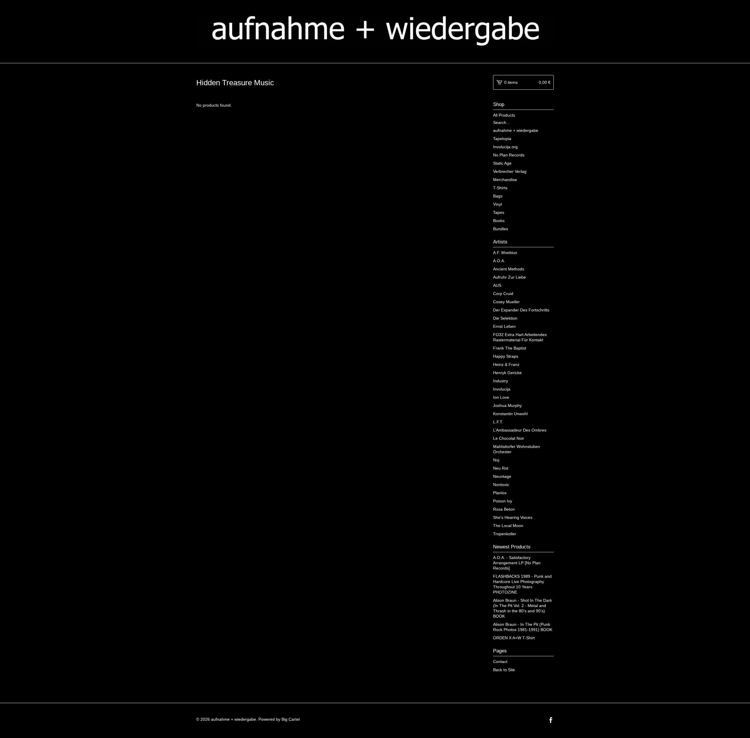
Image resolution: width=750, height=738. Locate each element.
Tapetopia (502, 138)
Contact (500, 661)
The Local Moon (508, 525)
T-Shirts (500, 187)
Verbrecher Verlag (509, 171)
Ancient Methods (508, 269)
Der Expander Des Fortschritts (521, 310)
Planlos (500, 492)
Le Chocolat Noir (508, 438)
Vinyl (497, 204)
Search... (501, 122)
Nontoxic (501, 484)
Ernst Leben (504, 326)
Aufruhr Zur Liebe (509, 277)
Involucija (501, 389)
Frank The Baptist (509, 348)
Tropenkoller (504, 533)
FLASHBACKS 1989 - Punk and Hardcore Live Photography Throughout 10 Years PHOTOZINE (522, 584)
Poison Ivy (502, 501)
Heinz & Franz (506, 364)
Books (498, 220)
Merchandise (505, 179)
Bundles (500, 228)
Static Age (502, 163)
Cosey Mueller (506, 301)
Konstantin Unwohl (510, 413)
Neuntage (502, 476)
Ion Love (501, 397)
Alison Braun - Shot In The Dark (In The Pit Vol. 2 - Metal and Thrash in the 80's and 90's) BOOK (522, 608)
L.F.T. (498, 422)
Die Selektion (505, 318)
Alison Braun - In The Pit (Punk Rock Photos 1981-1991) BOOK (522, 627)
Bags (497, 196)
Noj (496, 460)
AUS (497, 285)
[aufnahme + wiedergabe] (375, 31)
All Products (504, 115)
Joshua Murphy (507, 405)
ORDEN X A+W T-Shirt (514, 637)
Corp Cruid (503, 293)
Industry (500, 381)
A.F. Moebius (505, 252)
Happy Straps (505, 356)
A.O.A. (499, 260)
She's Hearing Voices (512, 517)
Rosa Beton (504, 509)
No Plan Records (508, 155)
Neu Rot (500, 468)
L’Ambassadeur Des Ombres (519, 430)
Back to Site (504, 669)
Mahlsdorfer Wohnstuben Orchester (516, 449)
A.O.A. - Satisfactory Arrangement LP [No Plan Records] (517, 562)
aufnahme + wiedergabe (515, 130)
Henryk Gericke (507, 372)
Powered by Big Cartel (279, 719)
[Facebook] (551, 720)
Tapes (498, 212)
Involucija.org (505, 146)
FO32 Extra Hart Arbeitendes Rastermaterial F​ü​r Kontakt (520, 337)
